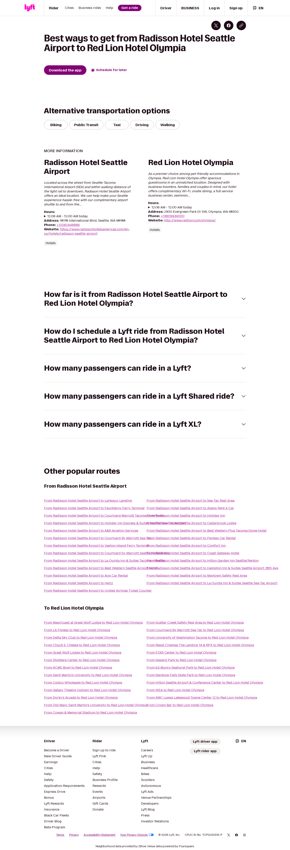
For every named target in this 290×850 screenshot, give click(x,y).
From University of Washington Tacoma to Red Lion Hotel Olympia (198, 637)
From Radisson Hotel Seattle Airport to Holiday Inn (186, 515)
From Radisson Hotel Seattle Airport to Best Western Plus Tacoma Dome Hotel (207, 530)
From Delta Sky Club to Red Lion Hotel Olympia (80, 637)
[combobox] (257, 8)
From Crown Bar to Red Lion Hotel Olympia (180, 705)
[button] (145, 299)
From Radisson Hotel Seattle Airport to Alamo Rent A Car (190, 508)
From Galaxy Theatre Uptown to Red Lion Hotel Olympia (87, 690)
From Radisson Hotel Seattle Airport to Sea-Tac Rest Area (190, 500)
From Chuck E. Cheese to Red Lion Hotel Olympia (82, 645)
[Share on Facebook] (228, 25)
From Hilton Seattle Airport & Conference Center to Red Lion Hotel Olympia (205, 682)
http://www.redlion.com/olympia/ (190, 220)
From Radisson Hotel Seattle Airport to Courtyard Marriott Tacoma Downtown (104, 515)
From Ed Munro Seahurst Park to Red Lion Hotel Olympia (191, 667)
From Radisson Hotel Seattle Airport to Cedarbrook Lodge (191, 523)
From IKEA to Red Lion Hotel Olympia (175, 690)
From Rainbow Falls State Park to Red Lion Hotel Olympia (191, 675)
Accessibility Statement (99, 835)
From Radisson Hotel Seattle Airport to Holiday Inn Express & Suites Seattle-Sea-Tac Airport (115, 523)
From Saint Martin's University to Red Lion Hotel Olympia (88, 675)
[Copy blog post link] (241, 25)
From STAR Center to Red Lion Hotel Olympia (181, 652)
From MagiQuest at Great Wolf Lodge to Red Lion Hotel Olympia (93, 622)
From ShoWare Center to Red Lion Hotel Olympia (81, 660)
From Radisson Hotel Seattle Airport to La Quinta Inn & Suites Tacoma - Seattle (104, 560)
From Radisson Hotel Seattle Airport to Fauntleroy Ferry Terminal (94, 508)
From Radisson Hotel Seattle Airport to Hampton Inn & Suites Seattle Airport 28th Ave (212, 568)
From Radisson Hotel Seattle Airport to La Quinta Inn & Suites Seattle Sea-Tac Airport (212, 583)
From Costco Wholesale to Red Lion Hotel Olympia (83, 682)
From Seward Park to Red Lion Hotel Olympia (181, 660)
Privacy (74, 835)
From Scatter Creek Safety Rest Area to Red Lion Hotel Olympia (195, 622)
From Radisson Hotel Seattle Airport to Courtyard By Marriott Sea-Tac (98, 538)
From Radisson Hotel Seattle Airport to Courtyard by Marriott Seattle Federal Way (107, 553)
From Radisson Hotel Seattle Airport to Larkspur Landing (88, 500)
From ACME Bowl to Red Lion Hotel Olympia (78, 667)
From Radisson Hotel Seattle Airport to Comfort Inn (186, 545)
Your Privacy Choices (134, 835)
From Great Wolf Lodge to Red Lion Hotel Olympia (82, 652)
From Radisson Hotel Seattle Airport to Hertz (78, 583)
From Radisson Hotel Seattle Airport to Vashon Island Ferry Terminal (96, 545)
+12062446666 (68, 225)
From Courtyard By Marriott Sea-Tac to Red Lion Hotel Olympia (195, 630)
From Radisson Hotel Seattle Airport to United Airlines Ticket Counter (98, 590)
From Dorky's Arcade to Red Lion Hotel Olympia (81, 697)
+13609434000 (172, 216)
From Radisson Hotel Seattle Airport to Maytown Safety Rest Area (197, 575)
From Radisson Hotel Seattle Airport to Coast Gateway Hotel (193, 553)
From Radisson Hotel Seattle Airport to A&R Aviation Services (91, 530)
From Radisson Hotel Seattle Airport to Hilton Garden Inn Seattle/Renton (203, 560)
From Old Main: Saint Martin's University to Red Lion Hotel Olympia (96, 705)
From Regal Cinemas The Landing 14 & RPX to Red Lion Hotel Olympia (200, 645)
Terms (60, 835)
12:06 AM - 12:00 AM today (67, 216)
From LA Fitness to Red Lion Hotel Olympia (77, 630)
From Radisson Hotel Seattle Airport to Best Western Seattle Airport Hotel (101, 568)
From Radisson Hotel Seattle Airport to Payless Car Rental (191, 538)
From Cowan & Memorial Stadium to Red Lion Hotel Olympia (90, 712)
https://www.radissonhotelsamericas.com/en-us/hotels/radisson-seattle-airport (87, 231)
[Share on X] (216, 25)
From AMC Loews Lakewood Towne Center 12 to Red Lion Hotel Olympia (202, 697)
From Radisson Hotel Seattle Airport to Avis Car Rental (86, 575)
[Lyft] (29, 8)
